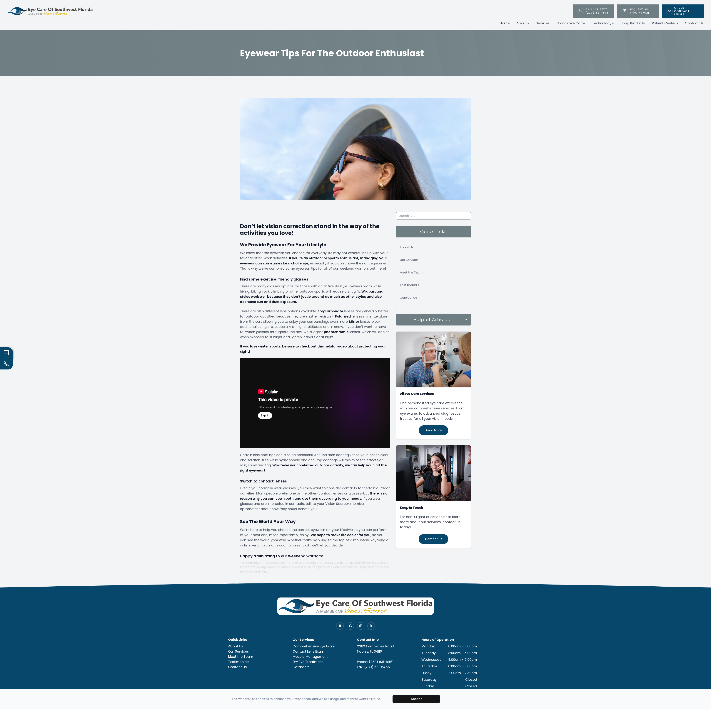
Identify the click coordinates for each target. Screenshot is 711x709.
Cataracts (301, 667)
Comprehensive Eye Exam (314, 646)
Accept (416, 699)
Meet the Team (411, 272)
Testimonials (409, 285)
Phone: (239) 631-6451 (375, 661)
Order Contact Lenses (682, 11)
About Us (406, 247)
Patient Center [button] (664, 23)
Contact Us (694, 23)
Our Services (409, 260)
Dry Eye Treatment (308, 661)
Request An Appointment (640, 11)
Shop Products (633, 23)
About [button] (522, 23)
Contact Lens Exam (308, 651)
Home (505, 23)
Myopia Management (310, 656)
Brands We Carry (571, 23)
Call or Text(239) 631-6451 (597, 11)
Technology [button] (601, 23)
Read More (433, 430)
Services (543, 23)
